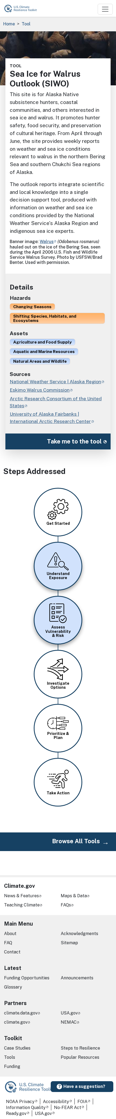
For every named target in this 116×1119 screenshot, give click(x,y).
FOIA (82, 1101)
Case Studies (17, 1048)
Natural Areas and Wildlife (40, 361)
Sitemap (69, 942)
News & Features (21, 895)
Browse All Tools (76, 841)
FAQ (8, 942)
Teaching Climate (22, 905)
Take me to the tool (74, 441)
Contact (12, 952)
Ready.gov (16, 1113)
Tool (26, 23)
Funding (12, 1066)
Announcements (77, 977)
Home (9, 23)
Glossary (13, 987)
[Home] (23, 8)
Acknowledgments (79, 933)
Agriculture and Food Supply (42, 342)
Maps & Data (74, 895)
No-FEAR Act (67, 1107)
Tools (9, 1057)
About (10, 933)
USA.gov (69, 1013)
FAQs (66, 905)
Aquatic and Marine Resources (44, 351)
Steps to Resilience (80, 1048)
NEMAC (69, 1022)
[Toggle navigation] (105, 9)
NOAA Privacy (20, 1101)
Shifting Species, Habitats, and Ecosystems (44, 318)
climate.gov (16, 1022)
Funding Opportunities (26, 977)
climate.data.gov (20, 1013)
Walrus (47, 241)
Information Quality (26, 1107)
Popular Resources (80, 1057)
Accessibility (56, 1101)
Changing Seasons (32, 306)
